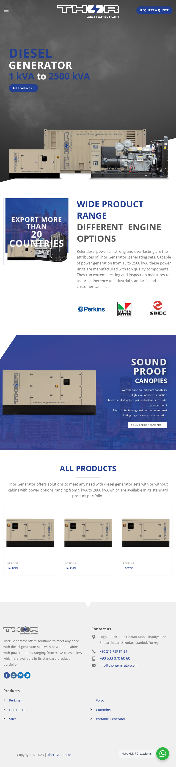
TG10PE (13, 568)
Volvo (100, 700)
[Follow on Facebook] (7, 675)
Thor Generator (59, 755)
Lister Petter (18, 709)
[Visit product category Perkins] (91, 309)
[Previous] (77, 311)
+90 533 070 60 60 (115, 658)
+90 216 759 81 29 (113, 651)
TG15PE (71, 568)
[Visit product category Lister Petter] (124, 309)
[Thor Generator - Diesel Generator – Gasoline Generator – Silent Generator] (88, 10)
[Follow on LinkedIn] (27, 675)
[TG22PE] (146, 533)
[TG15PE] (88, 533)
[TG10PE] (30, 533)
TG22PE (129, 568)
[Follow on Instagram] (14, 675)
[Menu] (6, 10)
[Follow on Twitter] (20, 675)
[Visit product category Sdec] (158, 309)
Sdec (12, 719)
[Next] (172, 311)
